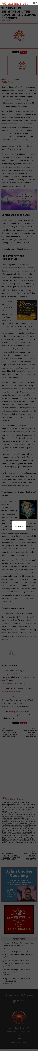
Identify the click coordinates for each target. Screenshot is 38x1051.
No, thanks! (19, 527)
